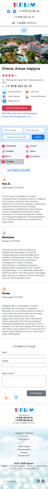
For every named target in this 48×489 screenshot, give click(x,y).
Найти (38, 137)
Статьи (24, 436)
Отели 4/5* (24, 455)
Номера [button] (10, 151)
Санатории (24, 446)
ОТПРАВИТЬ (36, 393)
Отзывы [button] (10, 161)
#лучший (22, 113)
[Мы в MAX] (15, 11)
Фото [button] (8, 156)
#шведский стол (22, 116)
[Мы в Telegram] (9, 11)
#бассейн (12, 113)
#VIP (4, 113)
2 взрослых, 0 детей (16, 137)
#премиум (32, 113)
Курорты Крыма (24, 433)
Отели (24, 452)
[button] (3, 49)
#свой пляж (8, 116)
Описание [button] (11, 145)
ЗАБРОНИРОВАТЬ (16, 108)
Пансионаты (24, 449)
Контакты (24, 439)
